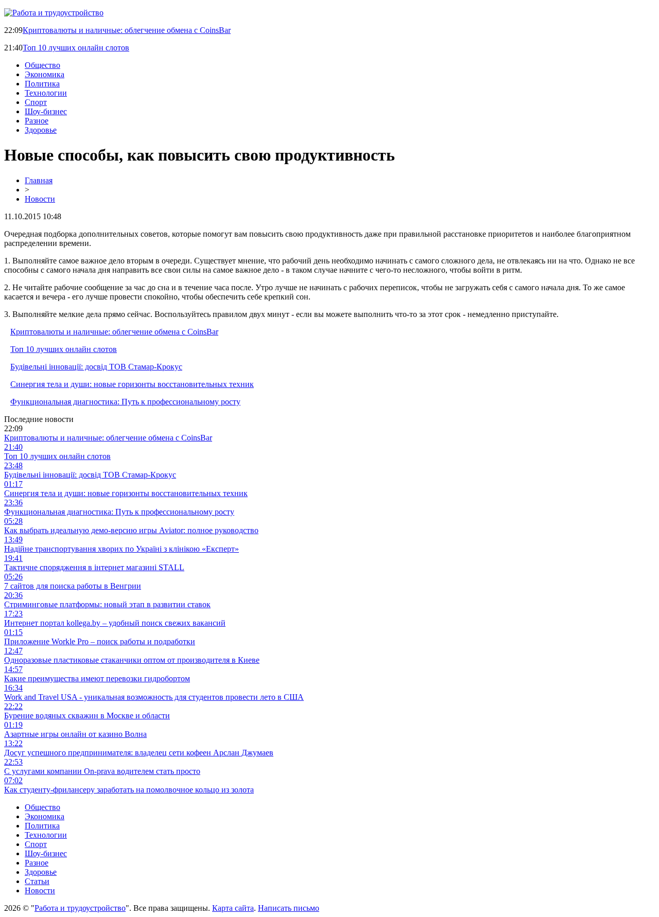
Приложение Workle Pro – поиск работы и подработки (99, 641)
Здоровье (41, 130)
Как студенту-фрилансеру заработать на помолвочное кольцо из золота (129, 789)
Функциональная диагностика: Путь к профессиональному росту (125, 401)
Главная (39, 180)
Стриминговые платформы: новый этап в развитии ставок (107, 604)
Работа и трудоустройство (80, 908)
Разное (36, 120)
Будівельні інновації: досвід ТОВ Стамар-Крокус (96, 366)
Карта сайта (233, 908)
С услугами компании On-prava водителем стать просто (102, 771)
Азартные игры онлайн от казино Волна (75, 734)
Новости (40, 199)
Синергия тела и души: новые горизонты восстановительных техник (132, 384)
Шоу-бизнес (46, 111)
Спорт (36, 102)
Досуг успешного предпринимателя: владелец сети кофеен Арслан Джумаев (138, 752)
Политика (42, 83)
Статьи (37, 881)
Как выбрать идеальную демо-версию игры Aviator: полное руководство (131, 530)
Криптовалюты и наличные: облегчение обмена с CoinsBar (127, 30)
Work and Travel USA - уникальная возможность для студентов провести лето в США (154, 697)
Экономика (44, 74)
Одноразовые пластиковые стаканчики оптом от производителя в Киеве (131, 660)
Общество (42, 65)
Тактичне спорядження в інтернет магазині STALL (94, 567)
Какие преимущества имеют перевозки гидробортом (97, 678)
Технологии (46, 93)
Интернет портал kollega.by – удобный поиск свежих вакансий (115, 623)
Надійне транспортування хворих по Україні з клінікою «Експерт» (121, 548)
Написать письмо (288, 908)
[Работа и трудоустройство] (53, 12)
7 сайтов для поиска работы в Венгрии (72, 585)
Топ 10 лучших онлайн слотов (76, 47)
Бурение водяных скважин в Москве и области (87, 715)
